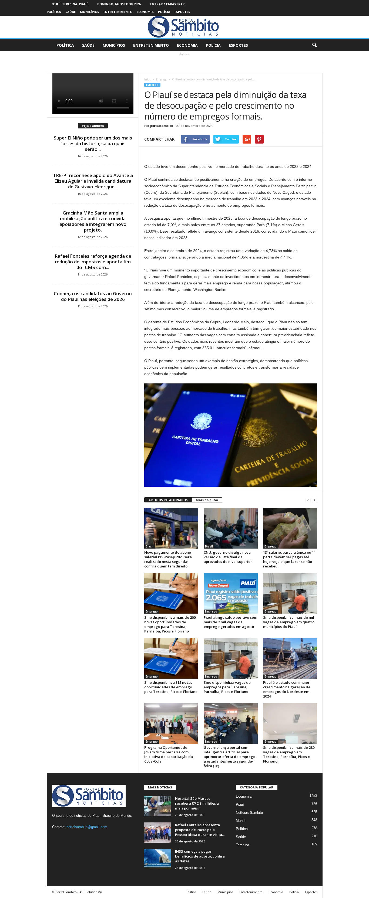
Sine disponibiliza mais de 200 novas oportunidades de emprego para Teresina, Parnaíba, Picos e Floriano (170, 624)
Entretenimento (117, 12)
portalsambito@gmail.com (86, 827)
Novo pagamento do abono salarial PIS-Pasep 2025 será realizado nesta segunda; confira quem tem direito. (168, 559)
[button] (314, 45)
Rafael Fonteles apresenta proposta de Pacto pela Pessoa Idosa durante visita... (199, 829)
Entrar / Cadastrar (167, 4)
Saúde (70, 12)
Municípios (89, 12)
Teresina (242, 845)
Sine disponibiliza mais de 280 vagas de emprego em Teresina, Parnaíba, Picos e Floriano (288, 754)
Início (147, 79)
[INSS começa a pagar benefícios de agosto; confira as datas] (157, 859)
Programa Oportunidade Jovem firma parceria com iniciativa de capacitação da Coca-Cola (168, 754)
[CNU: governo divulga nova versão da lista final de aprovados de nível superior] (231, 528)
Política (54, 12)
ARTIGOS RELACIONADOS (168, 500)
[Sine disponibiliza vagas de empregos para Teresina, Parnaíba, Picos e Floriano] (231, 658)
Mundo (241, 821)
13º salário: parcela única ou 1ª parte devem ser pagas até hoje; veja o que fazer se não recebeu (289, 559)
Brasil (149, 546)
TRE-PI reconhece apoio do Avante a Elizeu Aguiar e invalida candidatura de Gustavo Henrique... (93, 181)
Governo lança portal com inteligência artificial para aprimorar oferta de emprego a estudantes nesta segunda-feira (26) (229, 756)
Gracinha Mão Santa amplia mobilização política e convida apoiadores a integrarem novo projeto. (92, 221)
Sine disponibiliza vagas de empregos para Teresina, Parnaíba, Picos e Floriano (227, 687)
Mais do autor (207, 500)
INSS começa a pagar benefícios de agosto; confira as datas (200, 856)
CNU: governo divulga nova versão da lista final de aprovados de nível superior (228, 557)
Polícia (164, 12)
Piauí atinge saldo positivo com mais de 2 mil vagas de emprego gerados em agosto (230, 622)
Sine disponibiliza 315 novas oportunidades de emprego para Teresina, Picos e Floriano (170, 687)
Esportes (182, 12)
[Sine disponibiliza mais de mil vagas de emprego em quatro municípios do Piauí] (290, 593)
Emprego (161, 79)
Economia (145, 12)
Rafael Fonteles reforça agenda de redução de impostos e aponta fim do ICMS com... (93, 261)
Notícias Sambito (249, 813)
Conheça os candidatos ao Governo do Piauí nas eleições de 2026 (93, 296)
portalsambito (161, 126)
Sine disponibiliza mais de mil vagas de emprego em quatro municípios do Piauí (288, 622)
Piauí (240, 804)
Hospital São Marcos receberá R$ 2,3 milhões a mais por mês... (197, 803)
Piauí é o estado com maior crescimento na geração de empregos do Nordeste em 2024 (286, 689)
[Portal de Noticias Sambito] (184, 27)
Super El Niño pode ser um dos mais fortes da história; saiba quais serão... (93, 143)
